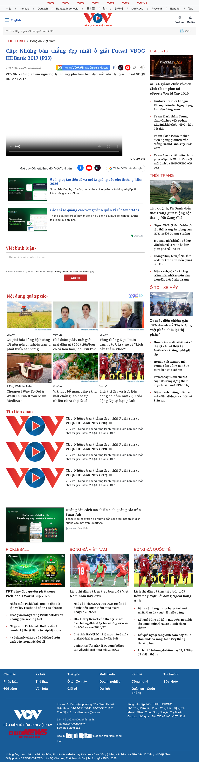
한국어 (119, 8)
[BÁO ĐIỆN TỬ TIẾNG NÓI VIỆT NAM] (98, 20)
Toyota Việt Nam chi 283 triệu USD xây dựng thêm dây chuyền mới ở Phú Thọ (171, 381)
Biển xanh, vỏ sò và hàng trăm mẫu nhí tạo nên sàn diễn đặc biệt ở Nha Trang (172, 275)
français (24, 8)
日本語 (91, 8)
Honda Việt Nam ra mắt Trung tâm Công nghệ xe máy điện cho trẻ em (171, 366)
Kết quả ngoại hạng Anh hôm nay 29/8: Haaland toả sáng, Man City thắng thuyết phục (164, 639)
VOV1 (50, 2)
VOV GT (142, 2)
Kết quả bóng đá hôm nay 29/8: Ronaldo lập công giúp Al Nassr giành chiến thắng (165, 624)
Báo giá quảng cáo (68, 727)
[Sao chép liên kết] (135, 67)
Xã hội (40, 674)
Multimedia (107, 674)
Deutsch (43, 8)
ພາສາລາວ (137, 8)
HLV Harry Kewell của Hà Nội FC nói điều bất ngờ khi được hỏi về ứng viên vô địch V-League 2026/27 (101, 623)
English (16, 20)
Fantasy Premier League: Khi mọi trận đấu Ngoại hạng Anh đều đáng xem (173, 105)
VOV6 (125, 2)
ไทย (191, 8)
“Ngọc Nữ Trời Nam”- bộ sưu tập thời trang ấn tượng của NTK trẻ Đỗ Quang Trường (173, 229)
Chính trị (9, 674)
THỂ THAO (15, 41)
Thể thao (42, 681)
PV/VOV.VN (136, 159)
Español (175, 8)
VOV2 (65, 2)
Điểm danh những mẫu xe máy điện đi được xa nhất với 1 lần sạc (173, 396)
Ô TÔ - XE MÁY (164, 287)
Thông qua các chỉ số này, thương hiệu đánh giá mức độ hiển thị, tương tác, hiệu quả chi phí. (94, 217)
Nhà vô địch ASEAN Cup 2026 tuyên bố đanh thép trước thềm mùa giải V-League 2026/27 (100, 608)
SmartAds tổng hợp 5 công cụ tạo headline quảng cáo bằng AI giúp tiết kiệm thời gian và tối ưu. (93, 191)
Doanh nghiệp (110, 681)
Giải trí (72, 688)
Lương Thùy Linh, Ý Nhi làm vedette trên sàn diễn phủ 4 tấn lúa (173, 260)
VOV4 (95, 2)
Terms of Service (80, 271)
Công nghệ (140, 681)
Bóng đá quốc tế (152, 549)
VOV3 (80, 2)
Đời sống (10, 688)
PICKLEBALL (17, 549)
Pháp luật (10, 681)
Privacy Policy (61, 271)
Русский (157, 8)
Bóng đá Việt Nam (42, 41)
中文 (8, 8)
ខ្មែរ (104, 8)
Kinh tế (137, 674)
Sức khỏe (170, 681)
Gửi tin (75, 277)
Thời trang (162, 175)
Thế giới (73, 674)
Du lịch (105, 688)
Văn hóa (42, 688)
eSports (159, 51)
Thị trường (171, 674)
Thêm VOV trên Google (127, 168)
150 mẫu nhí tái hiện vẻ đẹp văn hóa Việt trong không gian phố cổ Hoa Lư (172, 245)
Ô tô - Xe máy (77, 681)
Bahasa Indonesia (67, 8)
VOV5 (110, 2)
